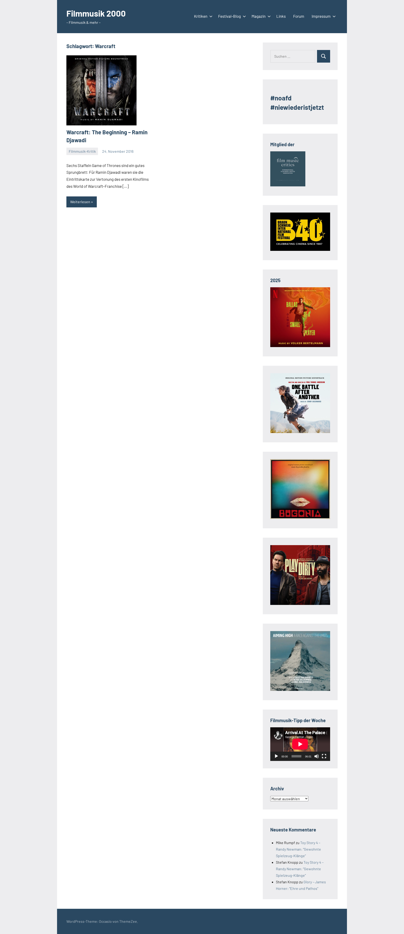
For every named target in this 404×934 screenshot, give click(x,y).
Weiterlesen (80, 201)
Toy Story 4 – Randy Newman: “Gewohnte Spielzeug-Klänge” (298, 849)
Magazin (259, 16)
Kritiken (200, 16)
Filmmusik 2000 (96, 13)
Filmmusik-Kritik (82, 151)
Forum (298, 16)
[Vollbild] (324, 756)
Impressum (321, 16)
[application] (300, 744)
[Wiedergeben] (276, 756)
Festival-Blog (229, 16)
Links (281, 16)
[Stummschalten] (316, 756)
